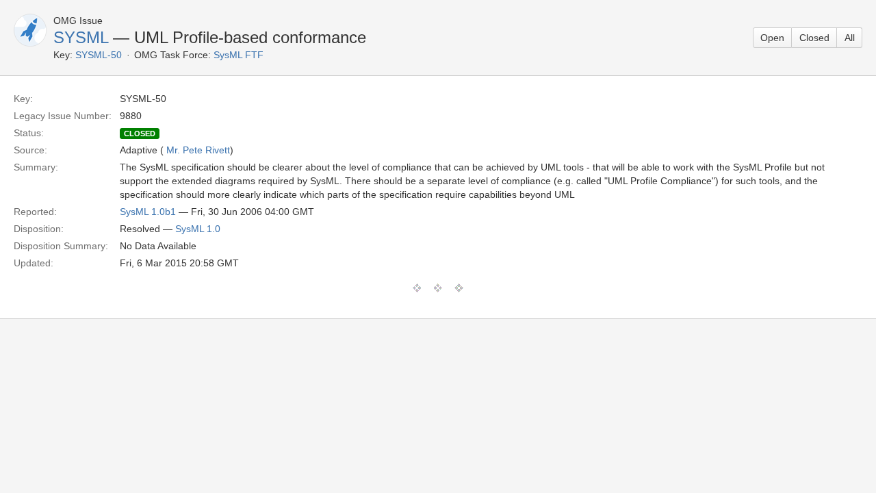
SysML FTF (238, 54)
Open (772, 37)
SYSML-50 (98, 54)
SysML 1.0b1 (148, 211)
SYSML (80, 37)
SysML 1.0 (197, 228)
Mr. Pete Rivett (198, 149)
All (850, 37)
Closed (814, 37)
